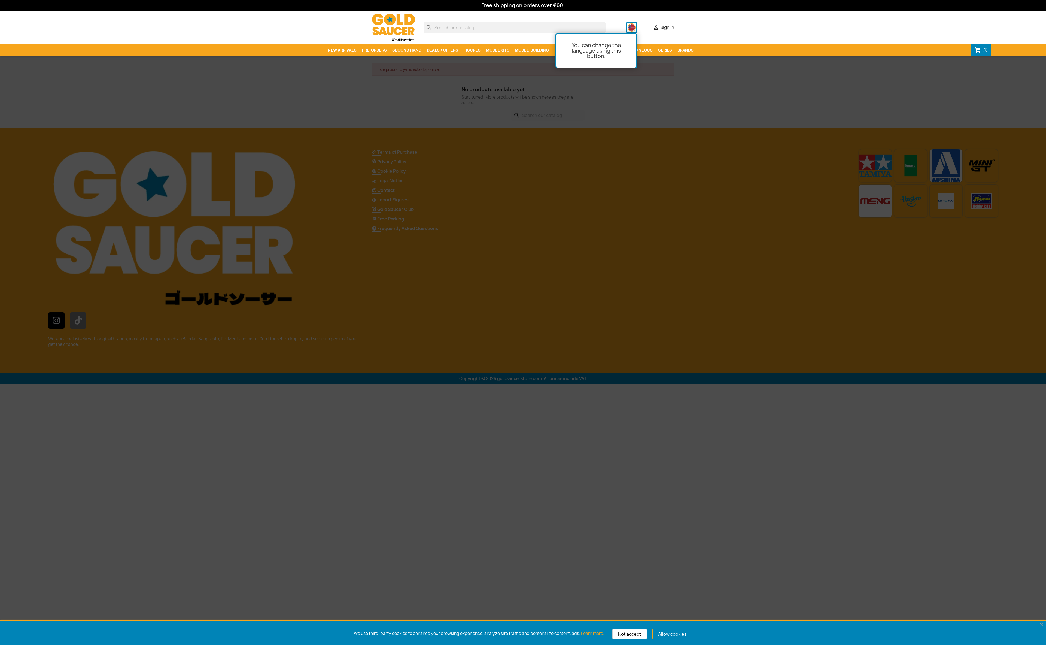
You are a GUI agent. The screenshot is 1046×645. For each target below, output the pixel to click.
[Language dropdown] (632, 27)
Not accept (629, 634)
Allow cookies (672, 634)
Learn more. (592, 633)
